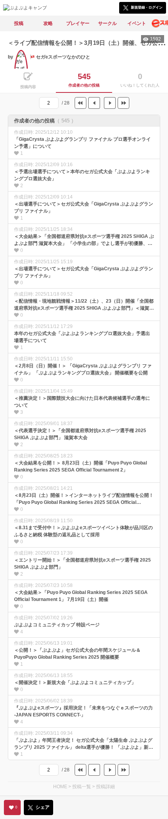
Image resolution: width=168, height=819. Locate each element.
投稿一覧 (81, 786)
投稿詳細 (105, 786)
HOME (60, 786)
